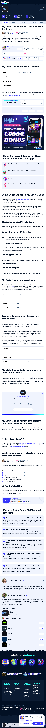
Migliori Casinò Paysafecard (27, 687)
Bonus (32, 108)
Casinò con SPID (8, 692)
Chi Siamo (35, 685)
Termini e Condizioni (35, 691)
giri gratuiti (11, 286)
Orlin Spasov (25, 32)
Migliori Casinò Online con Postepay (27, 696)
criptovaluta (16, 259)
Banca (40, 108)
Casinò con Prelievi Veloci (7, 690)
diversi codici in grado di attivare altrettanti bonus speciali (22, 377)
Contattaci (35, 687)
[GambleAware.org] (40, 708)
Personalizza (26, 723)
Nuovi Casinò (7, 688)
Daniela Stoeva (8, 33)
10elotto (16, 687)
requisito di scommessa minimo (18, 446)
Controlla (41, 622)
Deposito (25, 108)
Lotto (15, 690)
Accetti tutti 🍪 (38, 723)
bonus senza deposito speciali (22, 199)
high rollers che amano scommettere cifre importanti (31, 443)
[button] (31, 101)
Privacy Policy (29, 720)
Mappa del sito (36, 693)
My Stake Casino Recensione (13, 95)
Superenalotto (17, 691)
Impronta (35, 688)
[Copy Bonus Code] (14, 409)
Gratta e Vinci (17, 688)
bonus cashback (33, 427)
